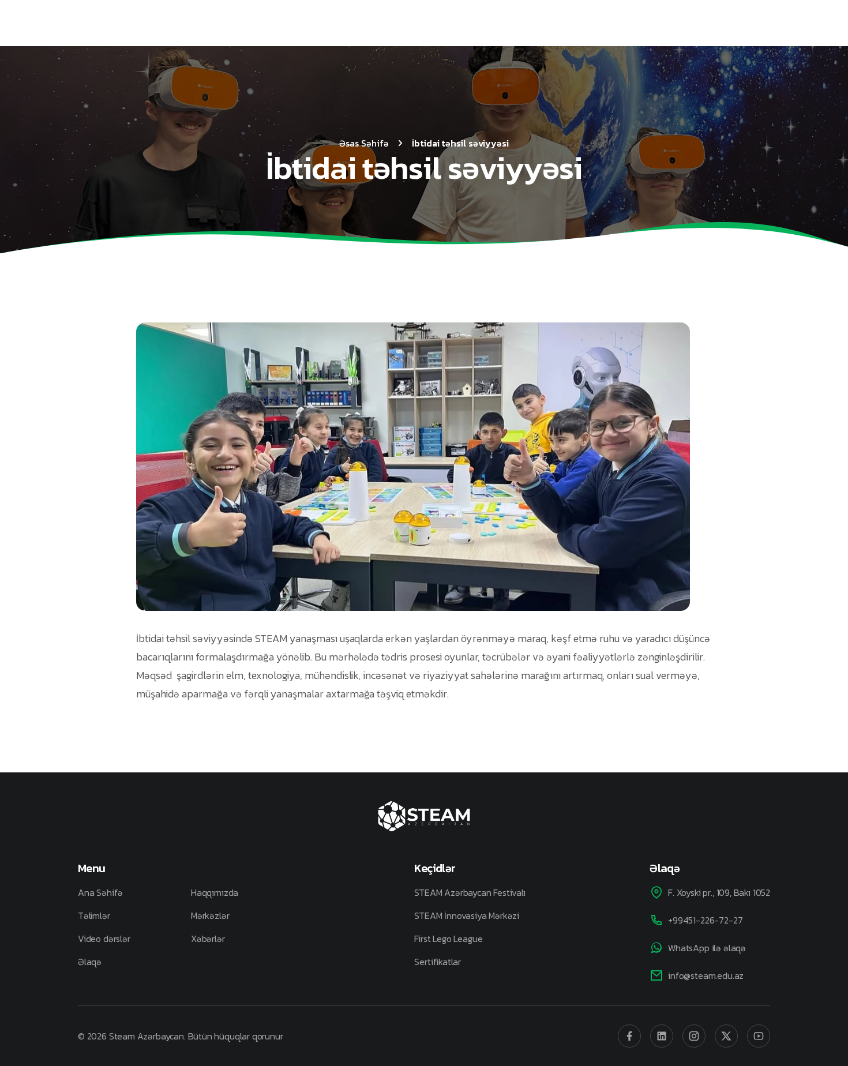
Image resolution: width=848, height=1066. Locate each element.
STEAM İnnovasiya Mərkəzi (466, 915)
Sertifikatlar (437, 962)
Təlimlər (94, 915)
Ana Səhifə (100, 892)
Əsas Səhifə (364, 143)
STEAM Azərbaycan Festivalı (469, 892)
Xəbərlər (208, 938)
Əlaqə (90, 962)
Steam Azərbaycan (146, 1036)
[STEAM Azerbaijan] (424, 816)
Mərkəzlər (210, 915)
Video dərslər (104, 938)
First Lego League (448, 938)
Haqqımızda (214, 892)
